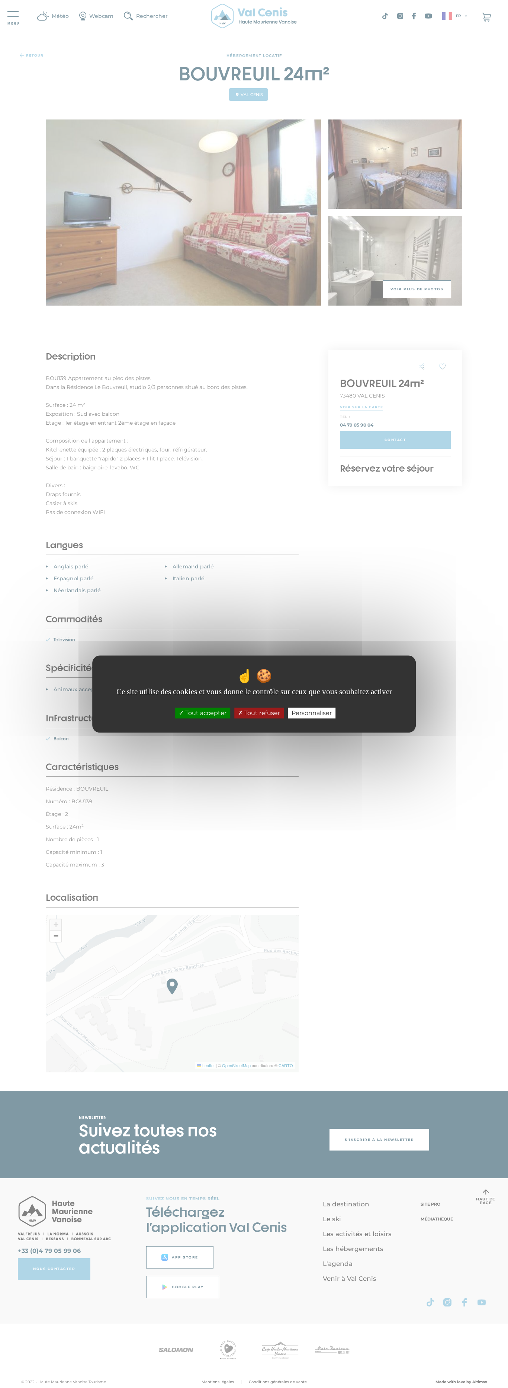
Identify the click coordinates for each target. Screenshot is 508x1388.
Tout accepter (205, 713)
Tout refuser (261, 713)
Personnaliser (312, 713)
